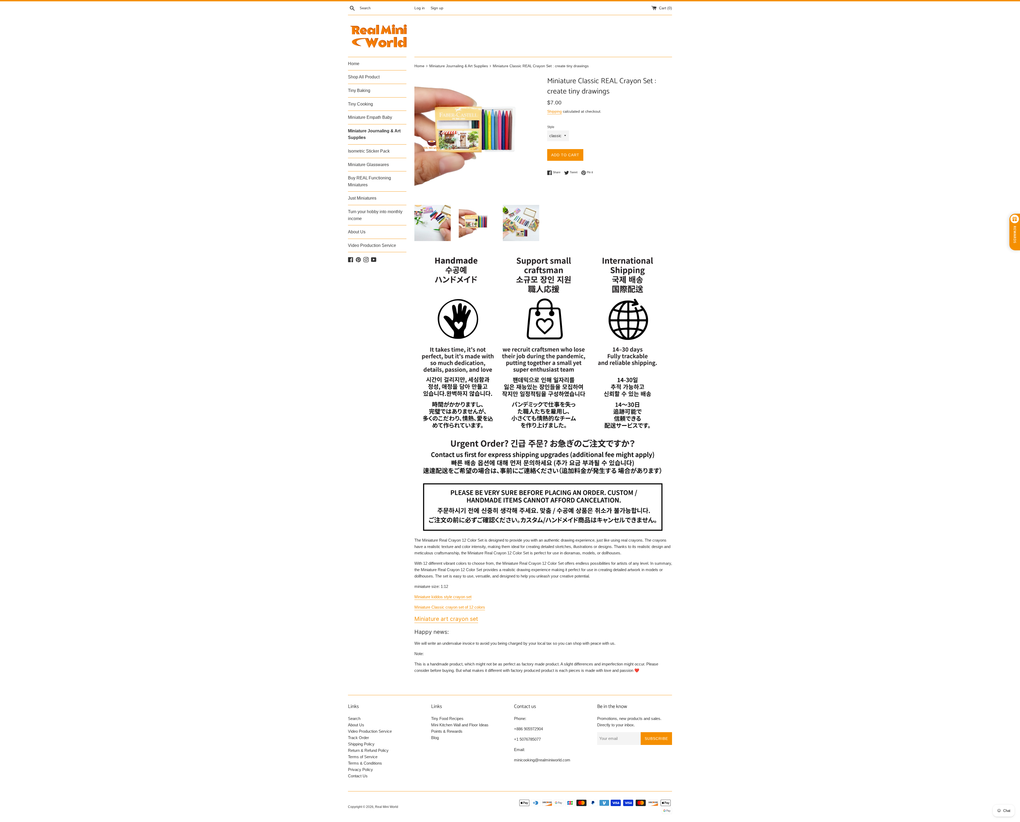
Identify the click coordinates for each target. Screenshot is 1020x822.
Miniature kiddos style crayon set (442, 597)
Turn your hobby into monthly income (375, 215)
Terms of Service (362, 756)
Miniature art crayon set (446, 619)
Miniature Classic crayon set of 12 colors (449, 607)
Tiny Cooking (360, 104)
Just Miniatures (362, 198)
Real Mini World (386, 807)
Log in (419, 8)
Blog (435, 737)
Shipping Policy (361, 744)
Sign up (437, 8)
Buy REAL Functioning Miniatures (369, 181)
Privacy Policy (360, 769)
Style (550, 127)
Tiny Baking (359, 90)
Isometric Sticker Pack (369, 151)
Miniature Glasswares (368, 164)
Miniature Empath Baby (370, 117)
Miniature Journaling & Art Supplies (374, 134)
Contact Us (358, 776)
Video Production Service (372, 245)
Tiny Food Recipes (447, 718)
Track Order (358, 737)
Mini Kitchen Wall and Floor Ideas (459, 725)
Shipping (554, 111)
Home (353, 63)
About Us (357, 232)
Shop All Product (364, 77)
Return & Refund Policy (368, 750)
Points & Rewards (446, 731)
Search (354, 718)
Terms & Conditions (365, 763)
